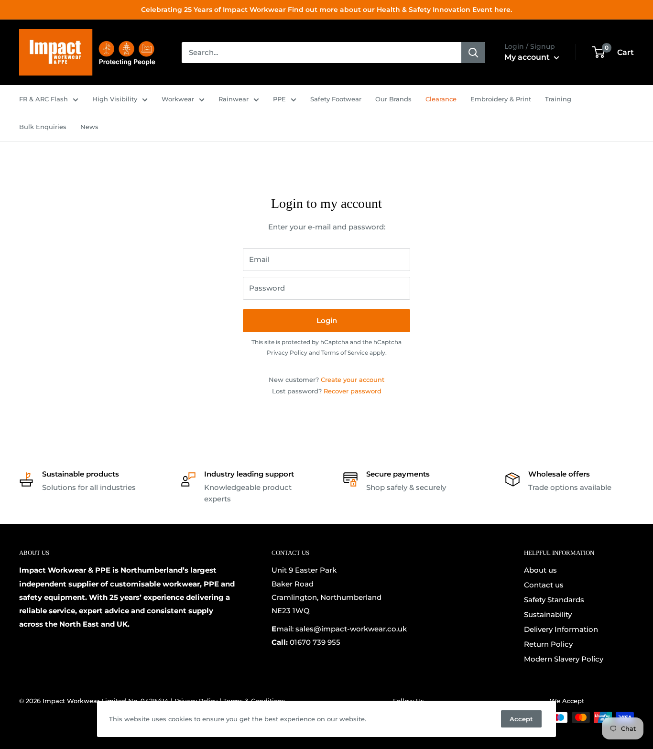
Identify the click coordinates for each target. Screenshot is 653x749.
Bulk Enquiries (42, 126)
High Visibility (114, 99)
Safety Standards (554, 599)
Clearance (441, 99)
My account (528, 57)
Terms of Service (344, 352)
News (89, 126)
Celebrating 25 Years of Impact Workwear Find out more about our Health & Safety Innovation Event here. (326, 9)
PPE (279, 99)
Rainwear (233, 99)
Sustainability (548, 614)
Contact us (544, 584)
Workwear (178, 99)
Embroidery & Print (500, 99)
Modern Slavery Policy (563, 658)
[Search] (473, 52)
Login (326, 320)
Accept (521, 719)
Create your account (352, 379)
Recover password (352, 391)
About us (540, 570)
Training (558, 99)
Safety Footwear (335, 99)
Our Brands (393, 99)
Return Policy (548, 644)
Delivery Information (561, 629)
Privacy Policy (287, 352)
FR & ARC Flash (43, 99)
